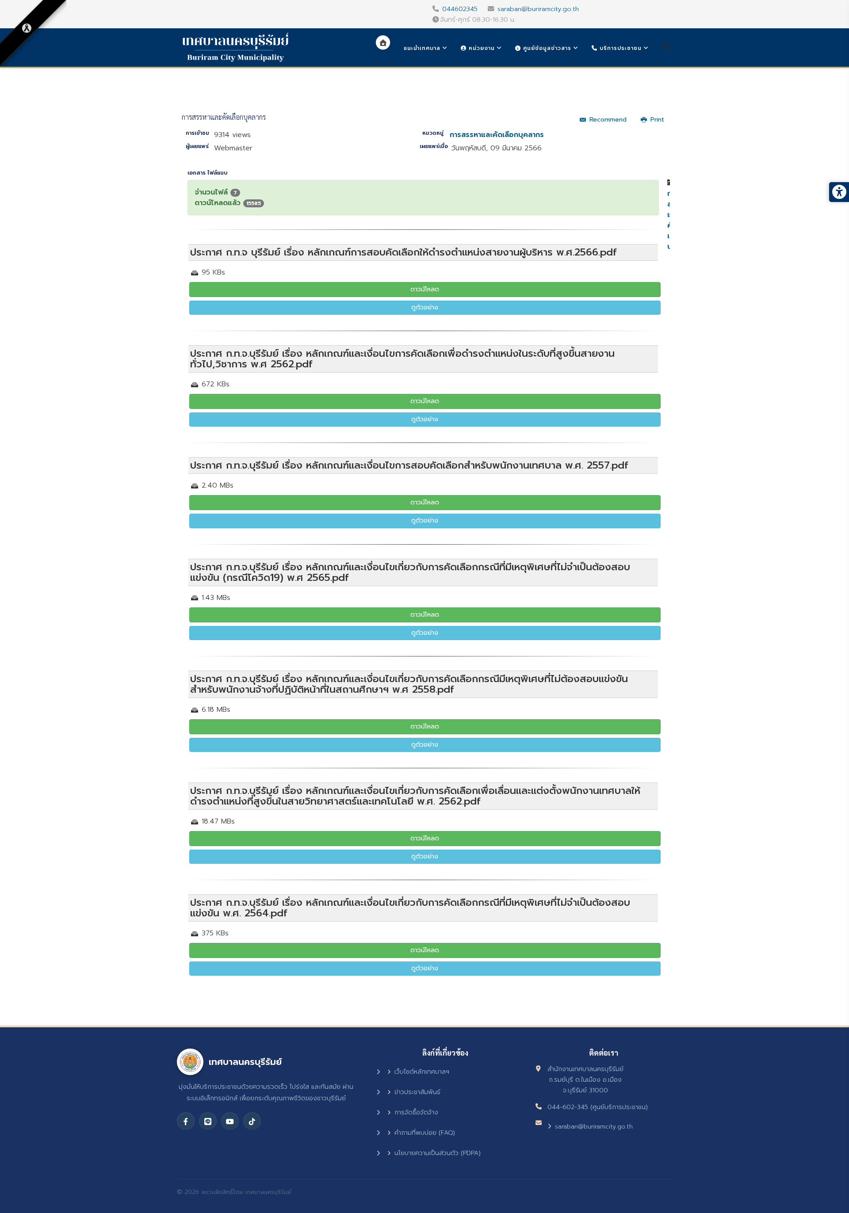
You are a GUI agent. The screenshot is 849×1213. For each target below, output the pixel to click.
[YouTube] (230, 1121)
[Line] (208, 1121)
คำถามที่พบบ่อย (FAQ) (424, 1132)
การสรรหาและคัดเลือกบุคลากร (497, 135)
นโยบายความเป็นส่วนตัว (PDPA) (437, 1153)
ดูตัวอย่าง (424, 307)
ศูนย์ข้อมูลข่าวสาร (546, 48)
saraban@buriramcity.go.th (538, 9)
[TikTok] (252, 1121)
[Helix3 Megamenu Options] (666, 47)
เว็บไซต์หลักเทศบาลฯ (421, 1071)
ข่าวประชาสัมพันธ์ (417, 1092)
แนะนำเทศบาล (422, 48)
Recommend (608, 119)
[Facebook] (186, 1121)
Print (657, 119)
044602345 (460, 9)
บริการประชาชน (619, 48)
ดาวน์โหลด (424, 289)
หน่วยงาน (481, 48)
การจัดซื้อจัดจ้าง (416, 1112)
